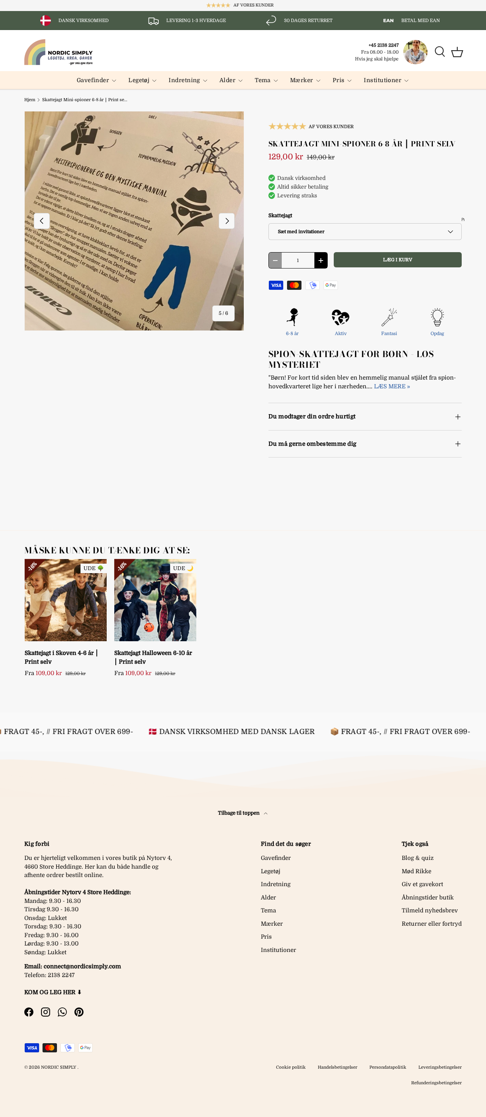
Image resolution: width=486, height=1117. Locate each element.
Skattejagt (280, 215)
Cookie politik (291, 1067)
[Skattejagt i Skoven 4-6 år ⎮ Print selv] (66, 600)
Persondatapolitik (387, 1067)
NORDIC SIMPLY (58, 1067)
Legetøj (138, 80)
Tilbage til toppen (239, 813)
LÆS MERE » (392, 386)
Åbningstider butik (428, 897)
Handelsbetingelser (337, 1067)
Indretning (184, 80)
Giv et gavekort (422, 884)
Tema (263, 80)
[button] (457, 52)
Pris (339, 80)
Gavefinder (93, 80)
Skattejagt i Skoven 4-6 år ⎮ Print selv (61, 657)
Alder (227, 80)
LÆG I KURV (397, 259)
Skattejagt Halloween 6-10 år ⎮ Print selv (153, 657)
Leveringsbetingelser (440, 1067)
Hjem (29, 100)
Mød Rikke (416, 871)
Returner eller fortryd (432, 923)
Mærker (301, 80)
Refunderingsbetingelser (436, 1082)
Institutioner (382, 80)
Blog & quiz (418, 858)
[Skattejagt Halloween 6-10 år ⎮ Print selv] (155, 600)
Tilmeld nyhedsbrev (430, 910)
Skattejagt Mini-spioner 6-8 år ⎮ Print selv (85, 100)
